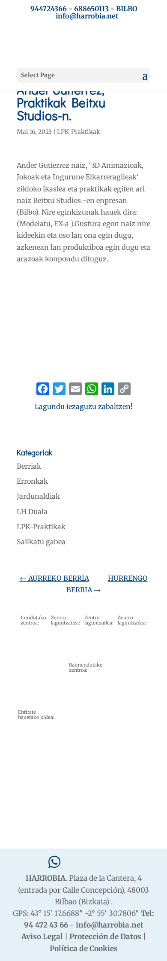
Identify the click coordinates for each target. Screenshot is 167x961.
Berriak (29, 466)
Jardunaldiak (38, 496)
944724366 (48, 8)
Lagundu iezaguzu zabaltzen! (84, 406)
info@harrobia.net (109, 925)
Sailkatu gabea (41, 541)
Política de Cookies (84, 948)
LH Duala (32, 511)
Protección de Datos (105, 936)
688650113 (91, 8)
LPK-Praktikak (78, 132)
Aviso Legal (42, 936)
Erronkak (32, 481)
